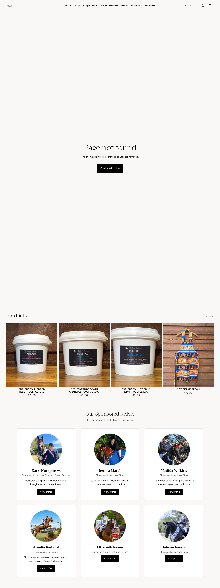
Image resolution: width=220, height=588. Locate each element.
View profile (46, 491)
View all (210, 316)
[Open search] (196, 5)
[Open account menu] (202, 5)
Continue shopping (110, 168)
